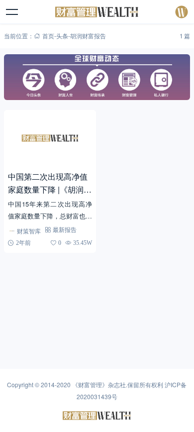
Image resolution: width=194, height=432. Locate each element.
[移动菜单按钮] (12, 11)
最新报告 (65, 229)
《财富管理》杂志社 (99, 384)
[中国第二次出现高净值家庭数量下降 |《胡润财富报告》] (50, 138)
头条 (62, 35)
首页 (48, 35)
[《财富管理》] (97, 12)
